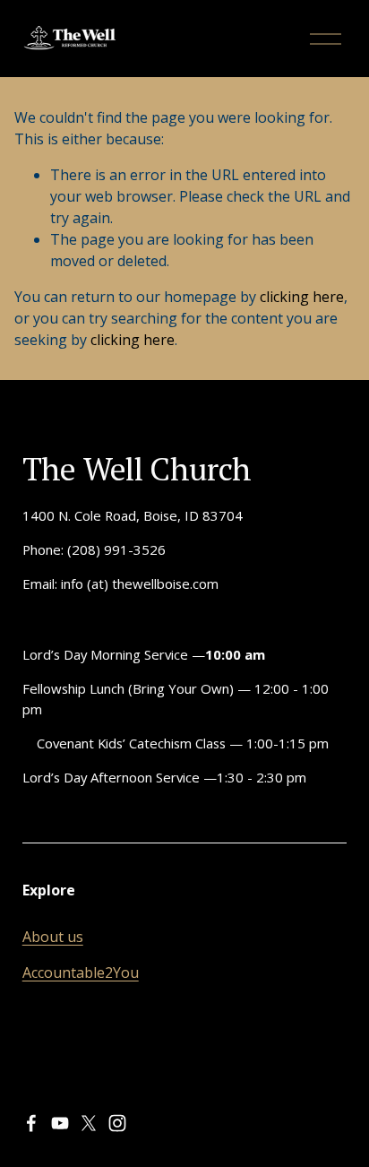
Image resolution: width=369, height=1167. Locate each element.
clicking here (302, 297)
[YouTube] (60, 1123)
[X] (89, 1123)
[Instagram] (117, 1123)
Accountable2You (80, 972)
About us (52, 937)
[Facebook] (31, 1123)
